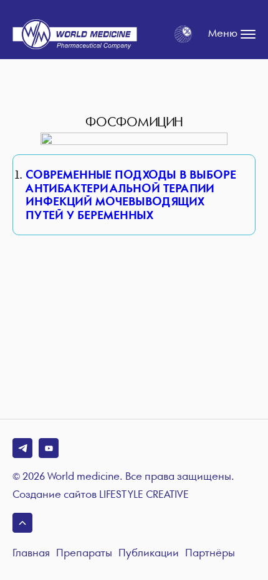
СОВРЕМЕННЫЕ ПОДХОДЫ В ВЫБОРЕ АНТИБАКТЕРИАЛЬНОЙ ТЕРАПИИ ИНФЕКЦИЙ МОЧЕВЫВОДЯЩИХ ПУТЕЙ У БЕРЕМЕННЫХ (131, 195)
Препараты (84, 553)
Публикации (148, 553)
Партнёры (210, 553)
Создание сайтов (100, 495)
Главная (31, 553)
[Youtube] (49, 448)
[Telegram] (22, 448)
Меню (222, 34)
